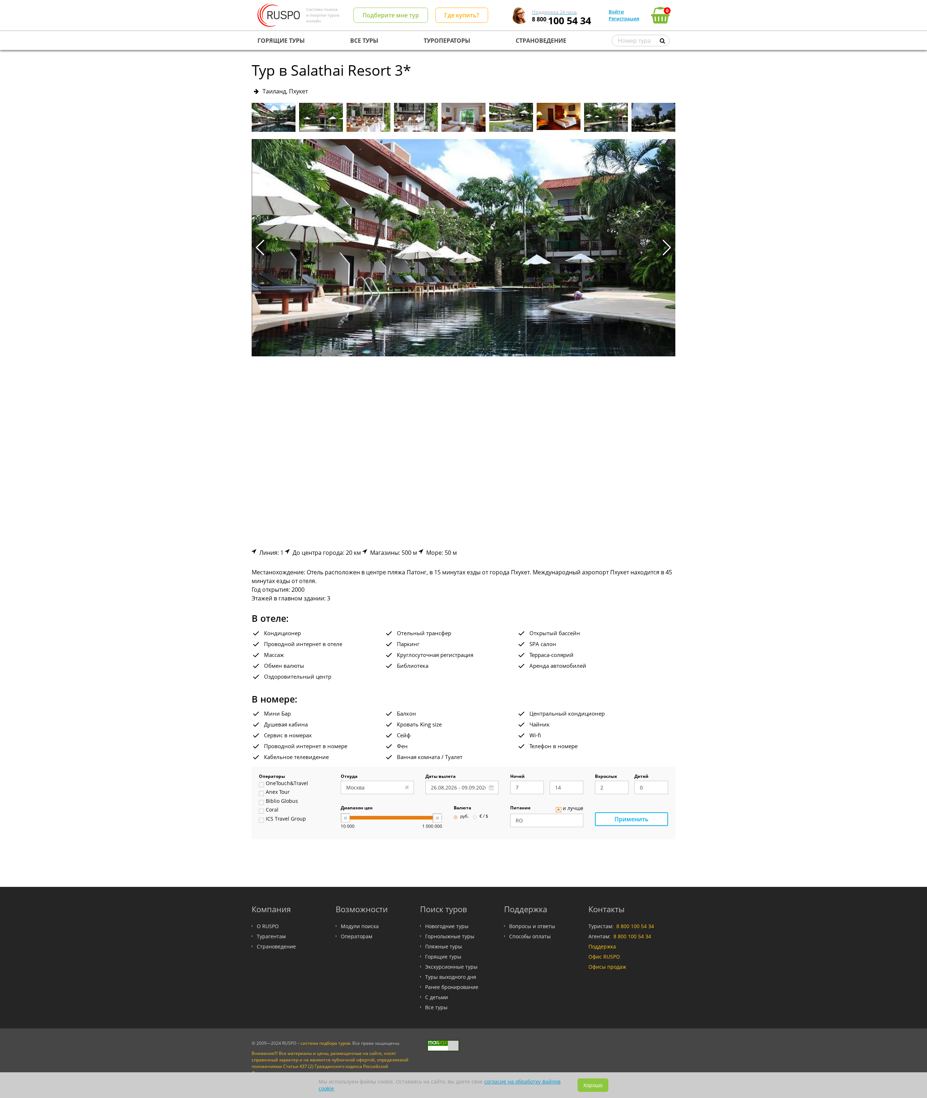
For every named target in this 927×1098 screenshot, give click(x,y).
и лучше (573, 809)
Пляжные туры (443, 946)
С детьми (436, 997)
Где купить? (461, 15)
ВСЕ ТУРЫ (364, 41)
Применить (631, 819)
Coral (272, 810)
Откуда (349, 776)
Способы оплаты (530, 936)
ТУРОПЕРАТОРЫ (447, 41)
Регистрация (624, 18)
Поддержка (602, 946)
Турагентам (271, 936)
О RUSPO (268, 926)
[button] (667, 248)
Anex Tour (278, 792)
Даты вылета (440, 776)
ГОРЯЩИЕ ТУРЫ (281, 41)
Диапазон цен (357, 808)
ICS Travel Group (286, 819)
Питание (520, 808)
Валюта (462, 808)
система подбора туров (325, 1043)
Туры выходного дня (450, 976)
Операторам (356, 936)
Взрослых (606, 776)
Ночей (517, 776)
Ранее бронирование (451, 987)
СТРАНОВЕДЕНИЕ (541, 41)
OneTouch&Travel (287, 784)
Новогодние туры (447, 926)
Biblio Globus (282, 801)
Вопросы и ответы (532, 926)
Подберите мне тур (390, 15)
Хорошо (593, 1085)
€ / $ (483, 816)
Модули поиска (360, 926)
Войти (616, 11)
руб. (464, 816)
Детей (641, 776)
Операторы (272, 776)
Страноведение (276, 946)
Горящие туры (443, 956)
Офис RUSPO (604, 956)
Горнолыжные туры (449, 936)
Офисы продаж (607, 966)
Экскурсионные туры (451, 966)
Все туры (436, 1007)
